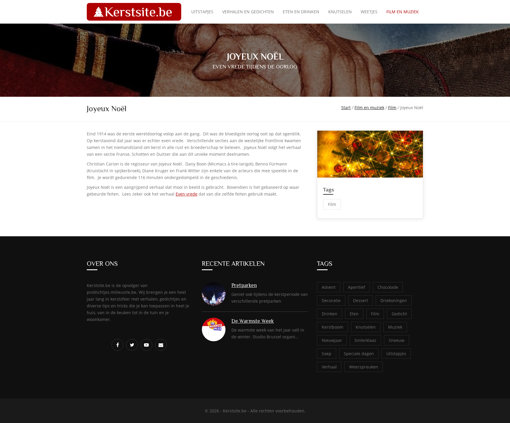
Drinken (329, 314)
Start (346, 107)
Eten (354, 314)
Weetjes (369, 11)
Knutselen (340, 11)
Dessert (360, 300)
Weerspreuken (363, 367)
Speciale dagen (359, 353)
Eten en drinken (301, 11)
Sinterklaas (365, 340)
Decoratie (331, 300)
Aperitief (356, 287)
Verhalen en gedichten (248, 11)
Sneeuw (396, 340)
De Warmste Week (252, 321)
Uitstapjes (202, 11)
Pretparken (244, 285)
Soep (326, 353)
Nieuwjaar (332, 340)
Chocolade (387, 287)
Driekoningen (393, 300)
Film (392, 107)
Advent (329, 287)
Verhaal (329, 367)
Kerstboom (332, 327)
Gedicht (399, 314)
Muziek (395, 327)
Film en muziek (402, 11)
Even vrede (186, 194)
